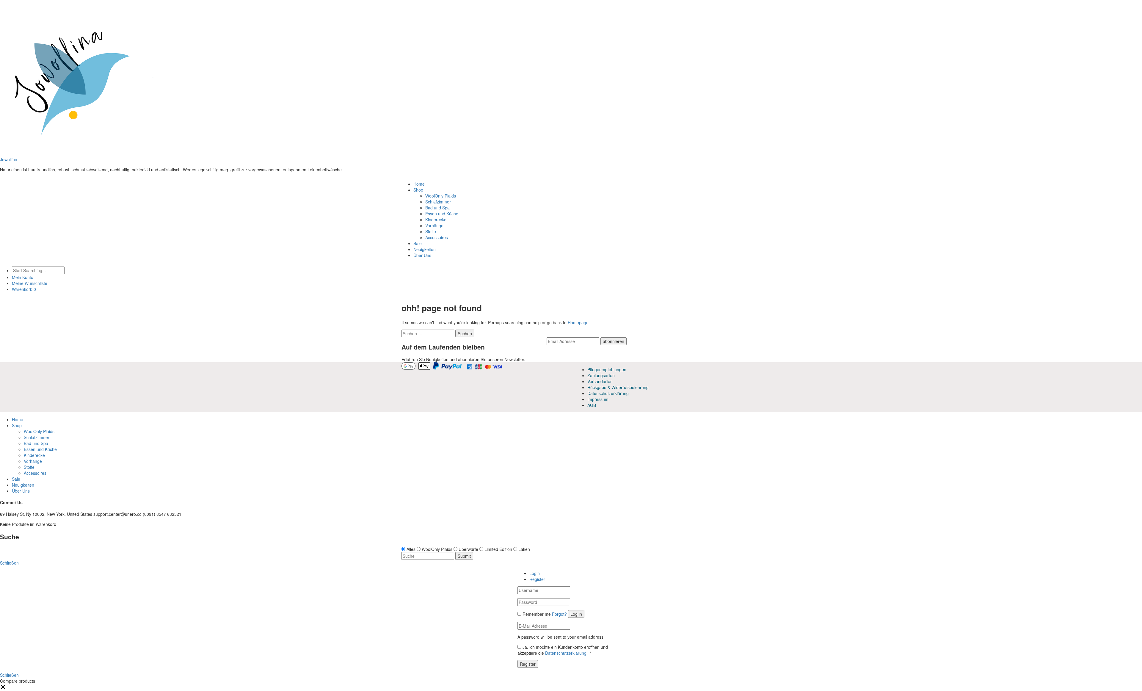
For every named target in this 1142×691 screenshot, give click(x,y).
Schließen (9, 675)
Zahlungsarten (601, 375)
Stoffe (430, 231)
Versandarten (600, 381)
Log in (576, 614)
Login (534, 573)
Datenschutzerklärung (608, 393)
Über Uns (422, 255)
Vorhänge (434, 225)
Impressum (597, 399)
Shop (418, 190)
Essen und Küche (441, 214)
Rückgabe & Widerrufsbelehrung (618, 387)
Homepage (578, 322)
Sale (417, 243)
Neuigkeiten (424, 249)
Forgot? (559, 614)
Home (419, 184)
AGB (591, 405)
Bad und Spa (437, 208)
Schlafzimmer (438, 202)
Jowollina (8, 159)
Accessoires (436, 237)
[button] (3, 688)
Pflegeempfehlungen (606, 369)
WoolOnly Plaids (440, 196)
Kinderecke (435, 220)
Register (537, 579)
